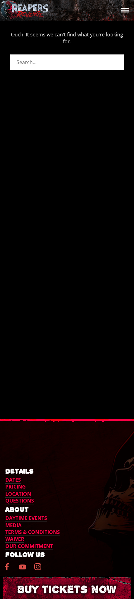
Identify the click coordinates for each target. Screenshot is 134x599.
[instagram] (41, 569)
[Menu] (124, 10)
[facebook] (10, 569)
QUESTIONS (19, 500)
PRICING (15, 486)
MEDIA (13, 525)
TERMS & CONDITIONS (32, 532)
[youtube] (22, 571)
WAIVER (14, 539)
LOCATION (18, 493)
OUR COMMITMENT (29, 546)
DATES (13, 479)
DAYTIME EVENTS (26, 518)
